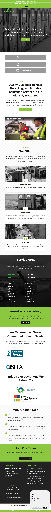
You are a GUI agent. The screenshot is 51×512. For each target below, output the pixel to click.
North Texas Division (33, 276)
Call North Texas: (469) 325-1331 (25, 3)
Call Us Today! (25, 322)
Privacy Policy (25, 507)
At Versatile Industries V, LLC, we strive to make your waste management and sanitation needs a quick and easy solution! (25, 32)
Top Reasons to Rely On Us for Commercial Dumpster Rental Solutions (13, 489)
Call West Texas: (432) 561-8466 (25, 1)
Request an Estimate (25, 110)
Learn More (25, 39)
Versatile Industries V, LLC (19, 505)
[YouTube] (26, 7)
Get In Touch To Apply (25, 458)
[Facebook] (6, 476)
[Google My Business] (11, 476)
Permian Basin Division (13, 276)
